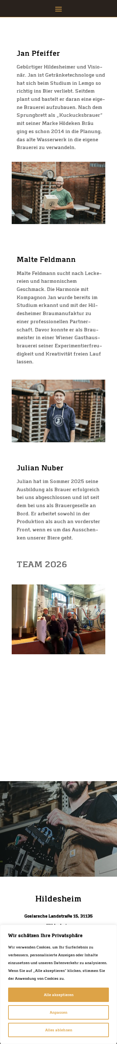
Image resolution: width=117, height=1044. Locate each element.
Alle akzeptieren (58, 994)
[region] (58, 984)
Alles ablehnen (58, 1030)
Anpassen (58, 1012)
